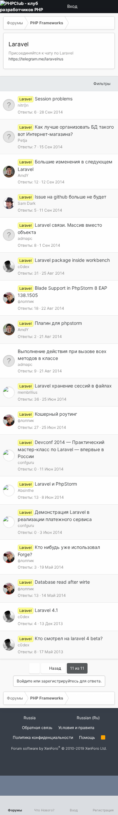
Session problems (53, 98)
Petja (22, 140)
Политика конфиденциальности (43, 737)
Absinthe (26, 490)
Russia (29, 717)
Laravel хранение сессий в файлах (73, 385)
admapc (25, 238)
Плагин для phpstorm (58, 323)
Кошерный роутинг (56, 414)
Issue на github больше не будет (70, 196)
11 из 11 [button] (77, 668)
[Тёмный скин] (98, 6)
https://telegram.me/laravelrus (36, 58)
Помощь (87, 737)
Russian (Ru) (88, 717)
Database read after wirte (62, 582)
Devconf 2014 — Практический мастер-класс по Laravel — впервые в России (61, 449)
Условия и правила (76, 727)
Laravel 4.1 (46, 610)
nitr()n (23, 105)
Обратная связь (37, 727)
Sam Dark (27, 203)
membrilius (27, 392)
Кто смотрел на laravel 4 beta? (69, 638)
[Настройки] (86, 6)
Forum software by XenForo (59, 748)
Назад (54, 668)
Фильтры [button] (101, 83)
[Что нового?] (109, 6)
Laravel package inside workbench (72, 260)
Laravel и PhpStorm (56, 484)
